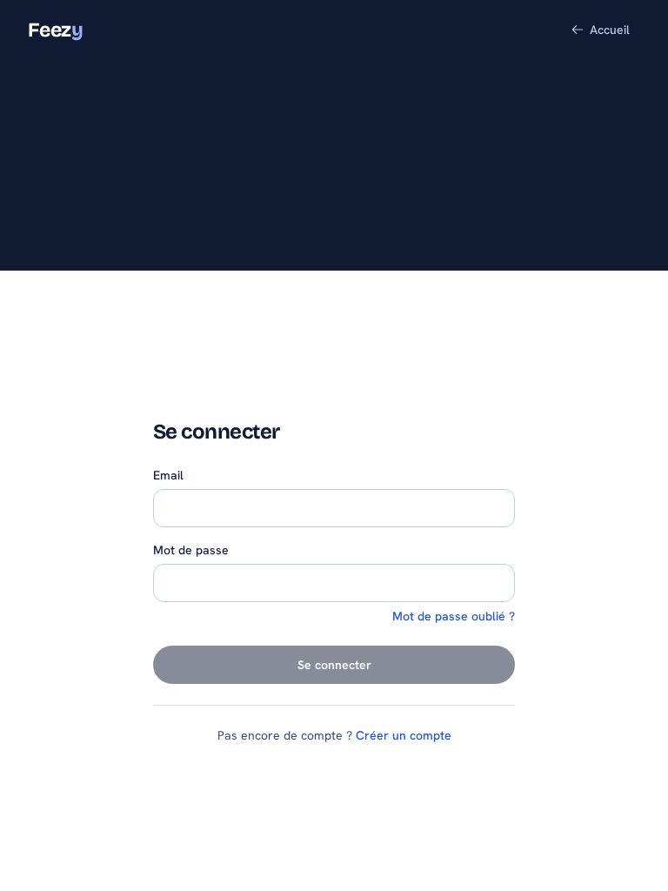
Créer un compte (403, 735)
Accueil (610, 29)
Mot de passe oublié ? (453, 616)
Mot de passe (191, 550)
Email (168, 475)
